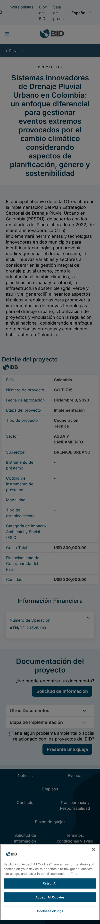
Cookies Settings (50, 911)
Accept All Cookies (50, 897)
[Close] (93, 849)
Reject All (50, 883)
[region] (50, 882)
